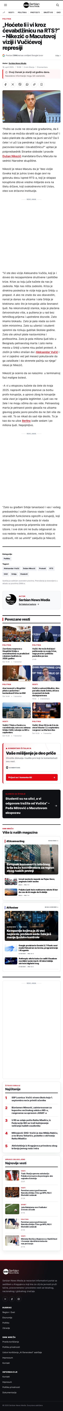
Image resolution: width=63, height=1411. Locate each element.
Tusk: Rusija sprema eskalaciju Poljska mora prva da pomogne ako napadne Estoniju (37, 1176)
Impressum (7, 1357)
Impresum (7, 1382)
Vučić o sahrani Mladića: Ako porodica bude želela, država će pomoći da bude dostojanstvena (45, 692)
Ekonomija (7, 1317)
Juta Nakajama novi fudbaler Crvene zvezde (34, 1208)
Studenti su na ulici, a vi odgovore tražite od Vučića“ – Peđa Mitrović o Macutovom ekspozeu (28, 806)
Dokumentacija (9, 1392)
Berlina (26, 420)
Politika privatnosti (11, 1347)
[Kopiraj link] (34, 84)
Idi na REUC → (53, 840)
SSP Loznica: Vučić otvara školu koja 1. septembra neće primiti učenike (32, 1098)
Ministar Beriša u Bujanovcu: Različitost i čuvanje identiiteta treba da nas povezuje (39, 1241)
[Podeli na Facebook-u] (5, 84)
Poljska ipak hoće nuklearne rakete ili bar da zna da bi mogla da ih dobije (38, 890)
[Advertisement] (31, 233)
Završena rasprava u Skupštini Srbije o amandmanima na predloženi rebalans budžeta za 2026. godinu (15, 653)
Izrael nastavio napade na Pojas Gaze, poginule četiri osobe (37, 880)
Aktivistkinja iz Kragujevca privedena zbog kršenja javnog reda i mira (34, 1147)
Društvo (48, 12)
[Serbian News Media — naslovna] (31, 5)
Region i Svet (8, 1312)
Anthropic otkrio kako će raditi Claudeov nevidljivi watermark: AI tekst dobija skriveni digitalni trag (38, 961)
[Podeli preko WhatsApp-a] (27, 84)
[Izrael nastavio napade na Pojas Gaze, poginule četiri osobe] (11, 881)
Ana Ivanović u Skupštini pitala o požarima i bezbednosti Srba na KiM (14, 690)
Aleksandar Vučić (47, 352)
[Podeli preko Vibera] (20, 84)
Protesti (35, 12)
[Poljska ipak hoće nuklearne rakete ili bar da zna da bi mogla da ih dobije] (11, 892)
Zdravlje (6, 1328)
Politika (22, 12)
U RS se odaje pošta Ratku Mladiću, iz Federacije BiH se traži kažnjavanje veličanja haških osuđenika (31, 1123)
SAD (6, 574)
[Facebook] (12, 1299)
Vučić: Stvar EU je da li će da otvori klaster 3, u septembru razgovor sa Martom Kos (45, 727)
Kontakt (6, 1363)
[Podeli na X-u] (13, 84)
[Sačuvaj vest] (41, 84)
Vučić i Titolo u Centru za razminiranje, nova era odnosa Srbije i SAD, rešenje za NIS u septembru (16, 729)
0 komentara (42, 67)
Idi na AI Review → (51, 907)
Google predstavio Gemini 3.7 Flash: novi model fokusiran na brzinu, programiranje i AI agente (38, 948)
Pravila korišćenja (10, 1341)
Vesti (11, 12)
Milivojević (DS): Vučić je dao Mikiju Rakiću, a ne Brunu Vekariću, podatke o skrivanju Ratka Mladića (35, 1136)
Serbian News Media (17, 63)
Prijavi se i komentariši (31, 777)
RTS (51, 568)
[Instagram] (18, 1299)
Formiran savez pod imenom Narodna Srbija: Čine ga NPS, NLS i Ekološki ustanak (36, 1192)
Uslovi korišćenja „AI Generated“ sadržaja (22, 1352)
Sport (23, 1204)
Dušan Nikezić (11, 156)
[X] (5, 1299)
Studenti (24, 574)
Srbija (14, 574)
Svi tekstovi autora (27, 604)
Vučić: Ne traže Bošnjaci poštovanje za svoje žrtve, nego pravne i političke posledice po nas (44, 652)
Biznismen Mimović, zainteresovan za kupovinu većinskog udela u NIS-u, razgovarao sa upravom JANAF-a (32, 1110)
